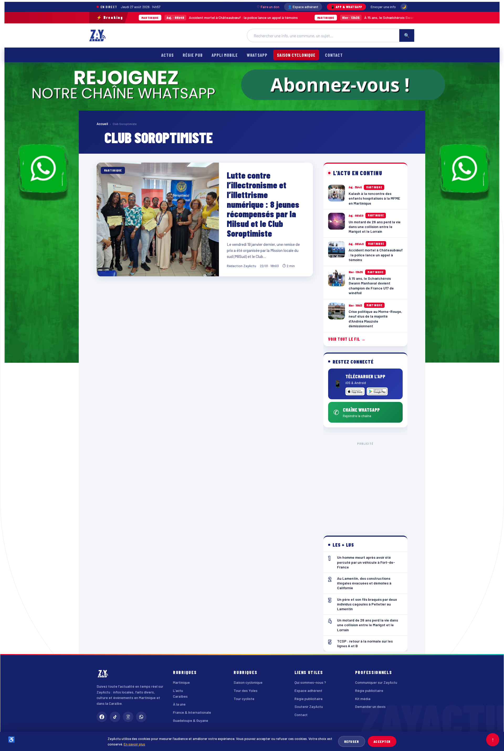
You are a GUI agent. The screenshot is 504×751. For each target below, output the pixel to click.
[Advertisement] (365, 484)
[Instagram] (128, 717)
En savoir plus (134, 744)
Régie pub (193, 55)
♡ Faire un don (268, 7)
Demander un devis (370, 706)
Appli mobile (225, 55)
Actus (167, 55)
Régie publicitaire (309, 698)
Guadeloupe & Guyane (190, 720)
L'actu (178, 690)
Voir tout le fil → (347, 338)
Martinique (181, 682)
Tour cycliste (244, 698)
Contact (334, 55)
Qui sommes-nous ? (310, 682)
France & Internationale (192, 712)
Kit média (362, 698)
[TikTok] (115, 717)
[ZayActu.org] (97, 35)
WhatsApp (257, 55)
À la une (179, 704)
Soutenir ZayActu (309, 706)
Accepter (382, 741)
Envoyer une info (383, 7)
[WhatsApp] (141, 717)
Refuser (351, 741)
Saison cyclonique (296, 55)
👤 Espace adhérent (303, 7)
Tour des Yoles (246, 690)
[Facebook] (102, 717)
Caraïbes (180, 696)
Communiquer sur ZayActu (376, 682)
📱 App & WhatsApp (346, 7)
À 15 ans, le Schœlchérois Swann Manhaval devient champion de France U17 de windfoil (365, 17)
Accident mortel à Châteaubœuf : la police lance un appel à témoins (175, 17)
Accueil (102, 124)
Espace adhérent (308, 690)
